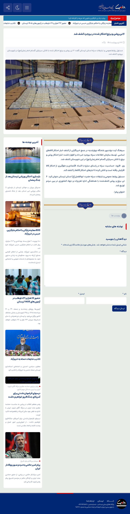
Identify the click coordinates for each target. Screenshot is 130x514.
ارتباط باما (90, 500)
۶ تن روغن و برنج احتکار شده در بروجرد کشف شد (99, 34)
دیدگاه (123, 251)
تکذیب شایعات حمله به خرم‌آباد (13, 23)
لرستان (101, 500)
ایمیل (81, 294)
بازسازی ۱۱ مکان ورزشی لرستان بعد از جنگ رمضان (22, 178)
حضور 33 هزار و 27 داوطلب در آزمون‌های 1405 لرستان (54, 23)
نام (124, 294)
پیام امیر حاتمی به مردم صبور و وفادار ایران (22, 466)
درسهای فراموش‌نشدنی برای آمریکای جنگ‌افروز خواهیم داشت (24, 395)
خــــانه (110, 500)
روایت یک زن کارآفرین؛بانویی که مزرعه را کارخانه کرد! (86, 18)
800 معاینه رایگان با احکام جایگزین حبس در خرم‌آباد (104, 23)
